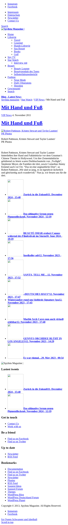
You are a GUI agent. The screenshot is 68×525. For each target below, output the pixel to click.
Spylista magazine (10, 99)
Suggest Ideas (14, 486)
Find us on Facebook (18, 438)
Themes (11, 491)
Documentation (15, 469)
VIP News (39, 99)
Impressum (13, 12)
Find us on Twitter (17, 441)
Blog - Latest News (11, 96)
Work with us (14, 426)
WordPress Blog (16, 494)
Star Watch (26, 99)
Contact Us (13, 20)
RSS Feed (13, 456)
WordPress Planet (16, 500)
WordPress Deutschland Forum (23, 497)
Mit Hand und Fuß (22, 107)
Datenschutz (14, 15)
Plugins (11, 480)
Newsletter (13, 17)
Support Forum (15, 489)
